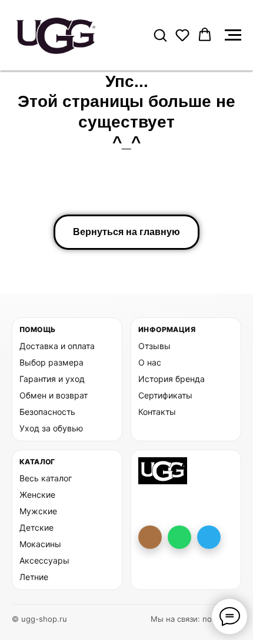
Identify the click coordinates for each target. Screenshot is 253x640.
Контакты (157, 412)
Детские (36, 527)
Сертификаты (165, 395)
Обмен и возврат (53, 395)
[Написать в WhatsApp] (179, 537)
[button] (160, 35)
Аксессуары (44, 560)
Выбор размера (51, 362)
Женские (37, 495)
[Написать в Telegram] (209, 537)
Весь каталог (45, 478)
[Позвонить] (150, 537)
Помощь (37, 329)
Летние (33, 577)
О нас (149, 362)
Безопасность (47, 412)
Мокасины (40, 544)
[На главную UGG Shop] (162, 470)
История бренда (171, 379)
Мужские (38, 511)
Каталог (37, 461)
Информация (166, 329)
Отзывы (154, 346)
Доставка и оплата (57, 346)
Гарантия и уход (52, 379)
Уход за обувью (51, 428)
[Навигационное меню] (233, 35)
